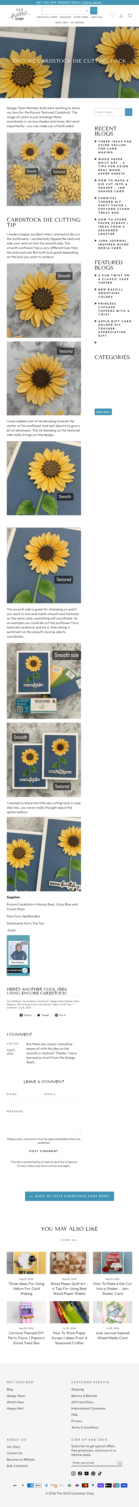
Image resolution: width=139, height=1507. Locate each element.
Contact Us (15, 1453)
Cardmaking (29, 1001)
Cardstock (43, 1001)
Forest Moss (16, 909)
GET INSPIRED (77, 22)
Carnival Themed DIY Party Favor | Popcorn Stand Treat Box (114, 205)
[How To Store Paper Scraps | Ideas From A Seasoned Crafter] (69, 1312)
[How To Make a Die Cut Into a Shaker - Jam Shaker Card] (112, 1263)
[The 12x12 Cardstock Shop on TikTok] (100, 1473)
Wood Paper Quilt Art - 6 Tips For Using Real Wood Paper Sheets (113, 166)
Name (12, 1094)
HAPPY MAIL (97, 17)
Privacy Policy (26, 1165)
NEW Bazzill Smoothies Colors (110, 293)
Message (15, 1111)
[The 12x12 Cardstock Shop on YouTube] (87, 1473)
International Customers (88, 1408)
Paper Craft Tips (62, 1004)
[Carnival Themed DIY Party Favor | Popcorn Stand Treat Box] (26, 1312)
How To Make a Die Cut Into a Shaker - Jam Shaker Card (112, 1288)
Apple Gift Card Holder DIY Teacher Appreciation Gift (115, 328)
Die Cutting (23, 1004)
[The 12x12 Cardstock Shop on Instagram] (73, 1473)
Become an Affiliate (21, 1459)
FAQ (74, 1415)
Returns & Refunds (84, 1396)
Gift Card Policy (82, 1402)
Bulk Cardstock (17, 1466)
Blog (10, 1389)
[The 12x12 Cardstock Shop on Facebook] (80, 1473)
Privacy (76, 1421)
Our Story (13, 1447)
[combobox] (69, 10)
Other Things (81, 17)
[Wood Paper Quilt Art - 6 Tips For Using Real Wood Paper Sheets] (69, 1263)
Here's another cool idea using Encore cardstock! (37, 991)
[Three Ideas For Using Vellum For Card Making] (26, 1263)
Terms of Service (51, 1165)
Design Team (16, 1396)
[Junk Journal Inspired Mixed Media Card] (112, 1312)
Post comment (44, 1151)
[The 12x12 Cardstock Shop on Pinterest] (93, 1473)
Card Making (14, 1001)
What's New (61, 22)
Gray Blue (63, 904)
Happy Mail (15, 1408)
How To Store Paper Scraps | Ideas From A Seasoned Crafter (113, 227)
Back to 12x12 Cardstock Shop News (72, 1196)
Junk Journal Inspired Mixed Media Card (113, 244)
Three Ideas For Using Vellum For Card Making (26, 1288)
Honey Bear (46, 904)
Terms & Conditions (85, 1427)
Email (50, 1094)
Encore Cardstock (41, 1004)
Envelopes (65, 17)
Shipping (77, 1389)
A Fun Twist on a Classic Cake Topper (114, 279)
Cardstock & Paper (46, 17)
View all (69, 1240)
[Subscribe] (120, 1462)
